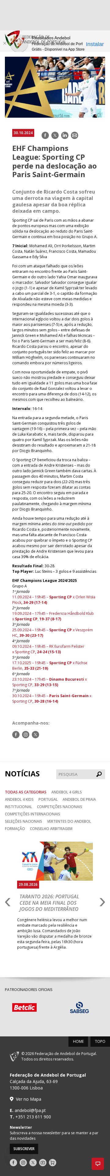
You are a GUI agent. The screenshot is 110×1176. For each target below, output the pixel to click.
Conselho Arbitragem (51, 828)
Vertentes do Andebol (69, 821)
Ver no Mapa (28, 1099)
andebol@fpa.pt (30, 1110)
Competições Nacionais (59, 806)
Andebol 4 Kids (19, 799)
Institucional (18, 806)
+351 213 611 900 (33, 1117)
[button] (98, 1164)
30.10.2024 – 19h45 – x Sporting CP (51, 698)
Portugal (48, 799)
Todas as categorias (25, 792)
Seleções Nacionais (23, 821)
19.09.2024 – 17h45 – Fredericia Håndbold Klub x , (53, 616)
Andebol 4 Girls (66, 792)
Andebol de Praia (79, 799)
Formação (15, 828)
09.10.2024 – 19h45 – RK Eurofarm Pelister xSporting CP (48, 649)
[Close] (4, 43)
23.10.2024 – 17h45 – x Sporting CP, (49, 682)
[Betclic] (28, 1008)
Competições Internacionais (32, 814)
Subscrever (24, 1148)
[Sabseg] (83, 1008)
